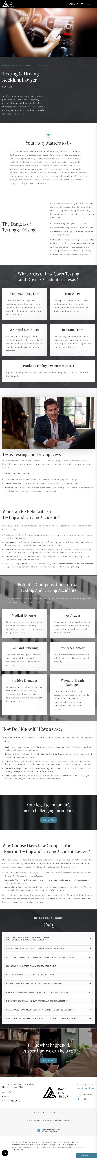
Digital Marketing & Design (51, 1130)
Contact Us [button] (87, 1155)
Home (4, 65)
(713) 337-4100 (17, 1150)
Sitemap (58, 1120)
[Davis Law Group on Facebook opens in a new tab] (79, 1099)
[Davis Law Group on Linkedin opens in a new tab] (85, 1099)
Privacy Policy (48, 1120)
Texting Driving (40, 65)
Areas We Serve (9, 1092)
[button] (5, 1153)
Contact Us (48, 820)
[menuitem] (79, 1099)
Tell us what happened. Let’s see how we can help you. (48, 1048)
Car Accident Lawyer (20, 65)
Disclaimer (67, 1120)
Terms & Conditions (33, 1120)
